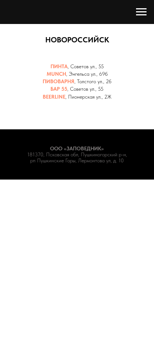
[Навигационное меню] (141, 12)
